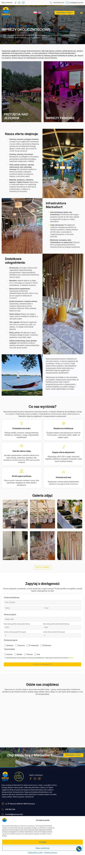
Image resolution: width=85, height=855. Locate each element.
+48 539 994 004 (58, 2)
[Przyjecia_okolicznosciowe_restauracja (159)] (42, 545)
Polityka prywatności (50, 852)
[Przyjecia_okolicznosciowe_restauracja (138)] (69, 545)
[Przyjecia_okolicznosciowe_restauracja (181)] (42, 514)
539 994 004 (10, 809)
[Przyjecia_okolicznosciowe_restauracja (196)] (15, 545)
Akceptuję (42, 842)
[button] (80, 91)
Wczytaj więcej (43, 567)
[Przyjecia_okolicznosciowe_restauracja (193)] (15, 514)
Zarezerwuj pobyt (64, 13)
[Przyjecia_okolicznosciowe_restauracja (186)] (69, 514)
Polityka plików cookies (35, 852)
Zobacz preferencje (42, 848)
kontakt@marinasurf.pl (76, 2)
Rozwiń (71, 658)
